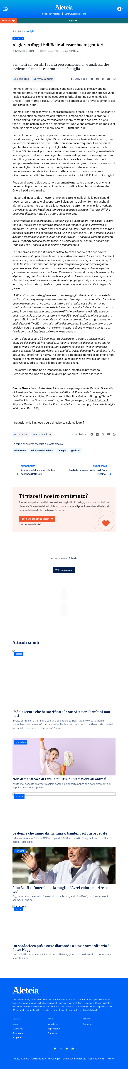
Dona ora (6, 20)
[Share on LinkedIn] (97, 79)
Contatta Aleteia (96, 1058)
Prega (71, 20)
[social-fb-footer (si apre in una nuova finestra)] (61, 1049)
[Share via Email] (108, 79)
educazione (20, 450)
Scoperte (17, 1037)
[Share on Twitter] (103, 79)
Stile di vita (17, 31)
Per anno (87, 1024)
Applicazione (54, 1028)
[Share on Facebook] (92, 79)
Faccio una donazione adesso (35, 518)
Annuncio (52, 1033)
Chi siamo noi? (39, 1058)
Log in (74, 558)
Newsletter (53, 1024)
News (15, 1024)
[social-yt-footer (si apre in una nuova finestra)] (55, 1049)
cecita (18, 909)
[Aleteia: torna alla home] (64, 7)
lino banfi (20, 851)
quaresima (21, 742)
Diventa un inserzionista (74, 1058)
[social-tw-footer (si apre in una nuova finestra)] (67, 1049)
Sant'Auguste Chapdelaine (75, 14)
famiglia (30, 31)
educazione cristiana (42, 450)
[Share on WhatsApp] (114, 79)
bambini (19, 796)
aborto (19, 653)
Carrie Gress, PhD (49, 51)
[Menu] (21, 9)
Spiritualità (17, 1033)
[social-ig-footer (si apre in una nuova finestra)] (72, 1049)
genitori (75, 450)
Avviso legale (54, 1058)
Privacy (110, 1058)
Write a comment (64, 570)
